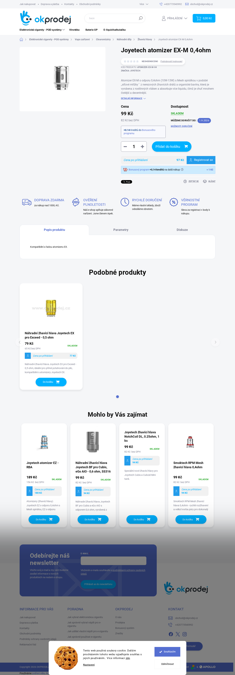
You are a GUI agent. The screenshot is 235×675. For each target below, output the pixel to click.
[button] (117, 396)
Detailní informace (131, 98)
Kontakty (69, 4)
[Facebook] (170, 633)
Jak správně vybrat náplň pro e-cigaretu (84, 624)
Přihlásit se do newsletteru (98, 584)
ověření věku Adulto (42, 673)
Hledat (140, 18)
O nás (118, 617)
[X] (177, 633)
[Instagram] (184, 633)
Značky (119, 633)
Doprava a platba (50, 4)
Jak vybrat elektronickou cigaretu (85, 617)
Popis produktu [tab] (54, 230)
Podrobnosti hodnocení (171, 61)
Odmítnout (167, 664)
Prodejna (120, 622)
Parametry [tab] (120, 230)
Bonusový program (139, 169)
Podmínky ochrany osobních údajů (38, 639)
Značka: (130, 70)
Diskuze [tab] (182, 230)
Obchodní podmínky (90, 4)
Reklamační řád (28, 644)
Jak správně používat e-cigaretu (84, 636)
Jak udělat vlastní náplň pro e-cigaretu (87, 631)
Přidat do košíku (168, 146)
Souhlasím (170, 651)
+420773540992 (184, 624)
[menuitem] (43, 30)
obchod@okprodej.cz (186, 618)
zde (128, 658)
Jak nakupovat (28, 4)
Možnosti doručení (182, 126)
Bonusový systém (124, 628)
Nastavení (89, 665)
